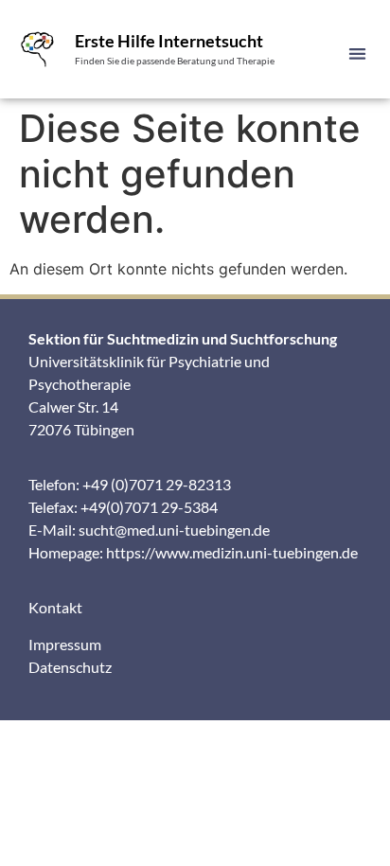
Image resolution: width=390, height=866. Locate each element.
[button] (357, 53)
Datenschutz (70, 667)
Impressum (64, 644)
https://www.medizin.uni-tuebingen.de (232, 552)
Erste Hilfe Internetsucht (169, 40)
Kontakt (55, 607)
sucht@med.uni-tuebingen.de (174, 530)
